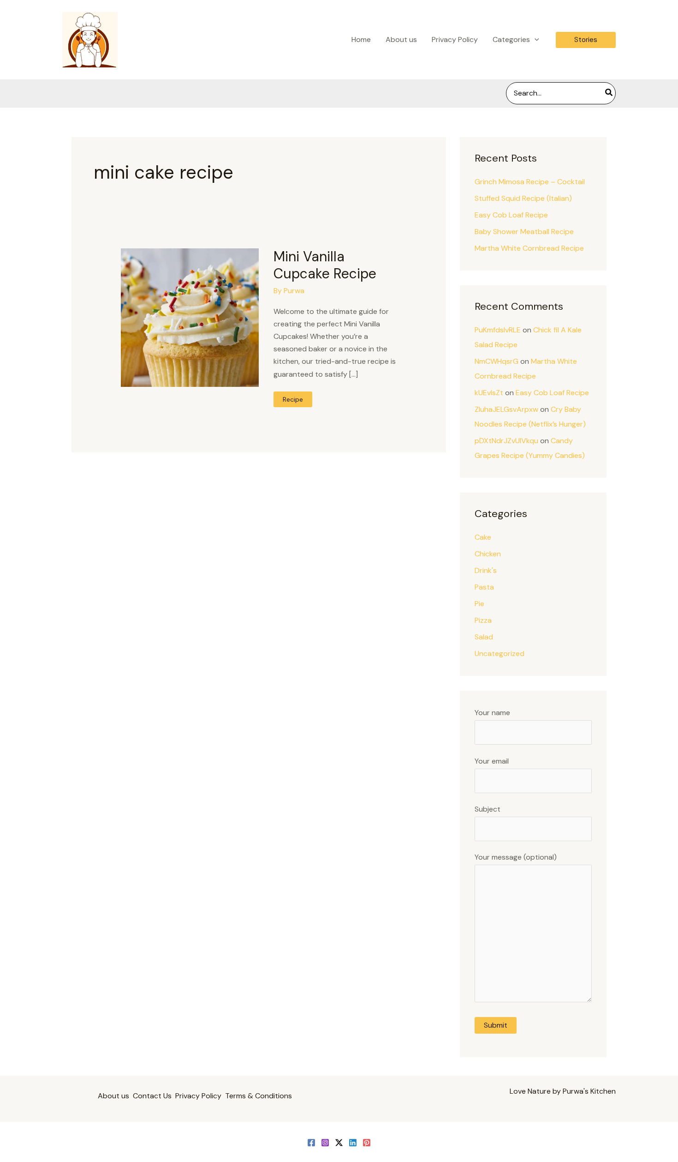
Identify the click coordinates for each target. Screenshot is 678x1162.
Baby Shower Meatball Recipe (524, 231)
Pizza (483, 620)
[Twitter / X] (339, 1142)
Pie (479, 603)
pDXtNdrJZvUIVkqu (506, 441)
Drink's (486, 570)
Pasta (484, 587)
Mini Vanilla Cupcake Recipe (325, 265)
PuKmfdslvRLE (498, 330)
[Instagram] (325, 1142)
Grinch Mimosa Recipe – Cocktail (530, 182)
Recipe (295, 401)
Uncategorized (499, 653)
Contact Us (152, 1096)
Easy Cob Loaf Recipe (511, 215)
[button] (534, 40)
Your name (492, 712)
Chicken (488, 554)
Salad (484, 637)
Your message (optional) (516, 857)
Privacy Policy (198, 1096)
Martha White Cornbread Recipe (529, 248)
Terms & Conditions (258, 1096)
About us (113, 1096)
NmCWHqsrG (496, 361)
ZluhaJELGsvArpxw (506, 409)
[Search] (609, 93)
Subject (487, 809)
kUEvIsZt (489, 392)
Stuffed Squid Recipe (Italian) (523, 198)
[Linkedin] (353, 1142)
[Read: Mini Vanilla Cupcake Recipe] (190, 317)
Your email (492, 761)
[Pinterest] (367, 1142)
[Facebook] (311, 1142)
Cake (483, 537)
